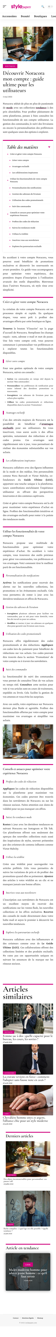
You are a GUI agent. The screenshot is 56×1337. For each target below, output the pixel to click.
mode (9, 107)
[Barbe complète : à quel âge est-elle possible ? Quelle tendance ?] (28, 1208)
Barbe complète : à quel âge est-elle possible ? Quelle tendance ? (26, 1229)
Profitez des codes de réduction (25, 221)
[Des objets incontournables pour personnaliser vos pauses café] (28, 1159)
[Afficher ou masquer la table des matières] (44, 147)
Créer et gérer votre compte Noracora (26, 154)
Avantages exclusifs (20, 166)
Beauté (10, 1224)
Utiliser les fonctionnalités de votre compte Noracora (28, 180)
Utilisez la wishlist (20, 234)
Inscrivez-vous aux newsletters (25, 240)
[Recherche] (42, 6)
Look (7, 1114)
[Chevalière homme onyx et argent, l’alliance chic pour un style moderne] (28, 1100)
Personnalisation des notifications (26, 188)
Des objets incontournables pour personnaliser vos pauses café (25, 1180)
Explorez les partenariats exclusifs (26, 246)
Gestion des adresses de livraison (26, 194)
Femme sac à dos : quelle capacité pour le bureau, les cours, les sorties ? (28, 1037)
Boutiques (10, 66)
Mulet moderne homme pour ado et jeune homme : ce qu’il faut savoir (28, 1273)
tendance (41, 107)
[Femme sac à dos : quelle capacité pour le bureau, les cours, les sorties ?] (28, 1018)
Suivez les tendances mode (23, 228)
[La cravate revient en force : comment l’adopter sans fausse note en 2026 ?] (28, 1059)
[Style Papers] (21, 6)
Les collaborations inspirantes (25, 172)
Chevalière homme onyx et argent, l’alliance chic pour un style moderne (25, 1119)
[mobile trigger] (5, 6)
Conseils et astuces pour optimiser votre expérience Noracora (27, 213)
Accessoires (9, 1073)
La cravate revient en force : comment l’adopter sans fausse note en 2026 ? (26, 1078)
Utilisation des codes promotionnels (27, 200)
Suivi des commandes (21, 206)
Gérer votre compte (20, 160)
